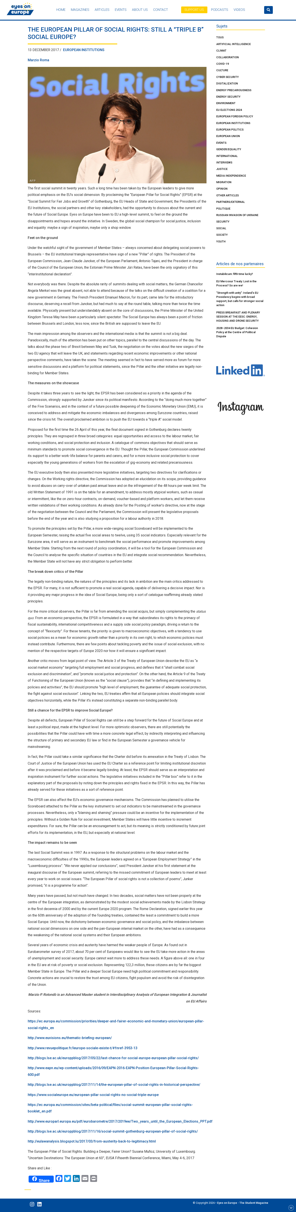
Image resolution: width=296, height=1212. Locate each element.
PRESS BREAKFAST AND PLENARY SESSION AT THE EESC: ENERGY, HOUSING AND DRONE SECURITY (238, 316)
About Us (140, 10)
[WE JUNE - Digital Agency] (291, 1208)
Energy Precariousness (233, 90)
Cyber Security (227, 77)
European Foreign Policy (234, 116)
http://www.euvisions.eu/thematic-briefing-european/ (70, 1038)
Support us (194, 10)
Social (221, 228)
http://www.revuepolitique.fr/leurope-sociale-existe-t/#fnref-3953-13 (82, 1048)
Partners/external (230, 201)
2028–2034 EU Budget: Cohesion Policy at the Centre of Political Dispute (237, 332)
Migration (223, 182)
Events (121, 10)
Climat (221, 50)
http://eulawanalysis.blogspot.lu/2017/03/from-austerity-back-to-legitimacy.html (92, 1141)
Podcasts (219, 10)
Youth (221, 241)
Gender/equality (228, 149)
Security (222, 221)
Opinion (222, 188)
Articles (102, 10)
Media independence (231, 175)
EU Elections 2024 (229, 109)
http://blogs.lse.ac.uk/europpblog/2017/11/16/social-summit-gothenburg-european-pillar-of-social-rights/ (113, 1131)
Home (60, 10)
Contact (160, 10)
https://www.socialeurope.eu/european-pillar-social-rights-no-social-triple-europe (93, 1095)
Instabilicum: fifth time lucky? (234, 274)
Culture (222, 70)
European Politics (230, 129)
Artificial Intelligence (233, 44)
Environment (226, 103)
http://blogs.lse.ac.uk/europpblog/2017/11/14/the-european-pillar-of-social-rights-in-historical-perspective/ (114, 1085)
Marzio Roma (38, 60)
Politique (223, 208)
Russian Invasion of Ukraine (237, 215)
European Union (228, 136)
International (227, 156)
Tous (220, 37)
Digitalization (227, 83)
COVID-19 (222, 63)
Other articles (227, 195)
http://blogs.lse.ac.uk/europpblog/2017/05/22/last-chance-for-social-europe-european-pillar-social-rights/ (113, 1058)
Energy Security (228, 96)
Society (222, 234)
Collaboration (227, 57)
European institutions (83, 50)
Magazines (80, 10)
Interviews (224, 162)
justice (222, 169)
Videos (239, 10)
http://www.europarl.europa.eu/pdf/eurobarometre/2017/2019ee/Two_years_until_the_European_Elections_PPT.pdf (120, 1121)
